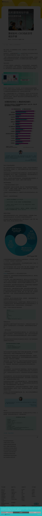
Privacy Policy (39, 514)
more (35, 512)
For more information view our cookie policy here (13, 510)
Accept (21, 512)
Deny (7, 512)
